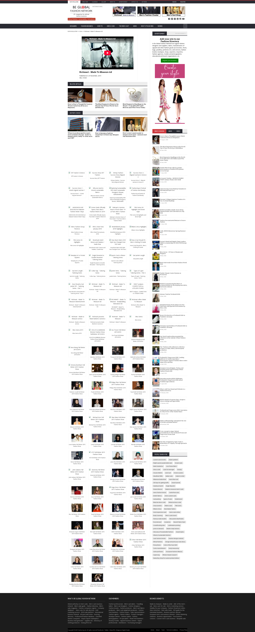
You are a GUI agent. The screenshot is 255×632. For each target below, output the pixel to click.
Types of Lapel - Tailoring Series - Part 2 (138, 277)
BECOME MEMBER (180, 33)
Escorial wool (157, 522)
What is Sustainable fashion (161, 535)
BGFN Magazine (74, 2)
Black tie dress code (159, 502)
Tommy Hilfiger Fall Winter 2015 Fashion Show (117, 375)
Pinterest (175, 19)
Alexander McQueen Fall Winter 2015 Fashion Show (97, 585)
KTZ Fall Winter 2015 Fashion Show (97, 458)
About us (112, 2)
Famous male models (159, 519)
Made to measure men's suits (174, 489)
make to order (180, 476)
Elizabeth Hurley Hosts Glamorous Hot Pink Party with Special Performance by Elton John (172, 306)
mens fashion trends (159, 492)
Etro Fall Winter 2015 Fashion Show (77, 515)
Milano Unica (157, 509)
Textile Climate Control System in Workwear (170, 274)
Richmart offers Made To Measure (138, 306)
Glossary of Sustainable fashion (163, 532)
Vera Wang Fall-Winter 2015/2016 (77, 354)
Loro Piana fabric (171, 466)
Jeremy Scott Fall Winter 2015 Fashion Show (138, 463)
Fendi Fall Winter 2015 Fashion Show (97, 515)
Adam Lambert (173, 460)
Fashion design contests (176, 538)
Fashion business (87, 26)
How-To (100, 26)
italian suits (169, 476)
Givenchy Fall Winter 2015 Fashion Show (97, 476)
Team (163, 630)
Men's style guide (79, 606)
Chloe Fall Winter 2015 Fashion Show (138, 546)
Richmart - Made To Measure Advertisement (77, 306)
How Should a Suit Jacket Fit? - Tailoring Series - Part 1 (77, 292)
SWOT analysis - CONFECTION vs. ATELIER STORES (138, 292)
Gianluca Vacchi (158, 486)
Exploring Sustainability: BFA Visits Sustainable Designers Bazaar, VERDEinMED (118, 199)
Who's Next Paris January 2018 (97, 233)
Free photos (157, 545)
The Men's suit (124, 26)
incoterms (167, 522)
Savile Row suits (174, 492)
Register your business (170, 60)
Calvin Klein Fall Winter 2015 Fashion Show (118, 567)
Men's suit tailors (129, 604)
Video (81, 31)
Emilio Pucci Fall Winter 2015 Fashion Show (138, 515)
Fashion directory (92, 606)
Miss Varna (138, 320)
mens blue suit (173, 479)
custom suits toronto (159, 460)
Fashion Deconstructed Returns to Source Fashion (173, 221)
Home (152, 630)
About (158, 630)
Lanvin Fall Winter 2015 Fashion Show (97, 445)
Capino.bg (156, 555)
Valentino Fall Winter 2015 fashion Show (97, 358)
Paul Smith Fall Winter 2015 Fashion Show (138, 393)
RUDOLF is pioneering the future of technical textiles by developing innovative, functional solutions (173, 285)
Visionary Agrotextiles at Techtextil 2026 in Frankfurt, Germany (173, 326)
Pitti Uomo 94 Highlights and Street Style (138, 216)
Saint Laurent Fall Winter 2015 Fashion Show (97, 375)
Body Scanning (157, 515)
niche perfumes (158, 551)
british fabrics (157, 496)
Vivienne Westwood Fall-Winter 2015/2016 (138, 340)
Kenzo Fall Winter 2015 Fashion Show (77, 463)
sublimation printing (174, 525)
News (135, 26)
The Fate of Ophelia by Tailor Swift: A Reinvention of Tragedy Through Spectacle (173, 442)
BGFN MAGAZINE (72, 31)
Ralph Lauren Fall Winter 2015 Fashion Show (138, 410)
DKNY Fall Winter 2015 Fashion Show (118, 532)
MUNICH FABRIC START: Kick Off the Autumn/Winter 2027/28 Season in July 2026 (172, 211)
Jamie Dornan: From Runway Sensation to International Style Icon (173, 189)
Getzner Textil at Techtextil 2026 (170, 294)
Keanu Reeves (157, 489)
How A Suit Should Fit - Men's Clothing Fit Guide (138, 246)
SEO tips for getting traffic (161, 483)
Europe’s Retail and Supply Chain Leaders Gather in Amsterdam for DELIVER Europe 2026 (173, 243)
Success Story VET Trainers (97, 178)
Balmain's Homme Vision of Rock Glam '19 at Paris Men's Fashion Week (118, 218)
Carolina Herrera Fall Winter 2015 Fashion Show (97, 567)
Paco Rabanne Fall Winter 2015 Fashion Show (77, 410)
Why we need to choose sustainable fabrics (97, 196)
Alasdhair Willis (158, 476)
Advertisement (123, 2)
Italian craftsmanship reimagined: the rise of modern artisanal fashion (173, 421)
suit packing (157, 499)
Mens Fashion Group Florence (77, 233)
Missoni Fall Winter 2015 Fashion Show (77, 428)
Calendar (95, 2)
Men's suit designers (120, 606)
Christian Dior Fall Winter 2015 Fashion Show (118, 550)
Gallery (103, 2)
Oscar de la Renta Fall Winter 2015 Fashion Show (97, 410)
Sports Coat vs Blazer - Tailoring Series (117, 261)
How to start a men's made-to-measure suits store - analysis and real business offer (135, 134)
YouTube (183, 19)
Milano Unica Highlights (138, 230)
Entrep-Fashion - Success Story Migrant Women (118, 181)
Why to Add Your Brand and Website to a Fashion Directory (172, 390)
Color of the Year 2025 (170, 545)
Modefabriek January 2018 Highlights (117, 233)
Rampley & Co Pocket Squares (77, 261)
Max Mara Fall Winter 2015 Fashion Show (117, 423)
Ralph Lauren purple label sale (162, 463)
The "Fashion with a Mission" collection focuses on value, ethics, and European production (172, 348)
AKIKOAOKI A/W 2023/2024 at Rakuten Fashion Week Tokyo (77, 216)
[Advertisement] (127, 155)
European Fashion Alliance (174, 551)
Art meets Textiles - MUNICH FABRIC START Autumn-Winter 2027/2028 (172, 179)
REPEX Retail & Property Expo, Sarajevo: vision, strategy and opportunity (172, 400)
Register (182, 2)
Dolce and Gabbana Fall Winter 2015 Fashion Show (138, 532)
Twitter (172, 19)
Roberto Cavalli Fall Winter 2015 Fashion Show (77, 393)
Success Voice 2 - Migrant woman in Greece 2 (138, 181)
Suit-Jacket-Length (138, 259)
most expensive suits (159, 512)
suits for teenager (168, 469)
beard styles (180, 532)
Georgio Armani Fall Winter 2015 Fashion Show (117, 480)
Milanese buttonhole (159, 479)
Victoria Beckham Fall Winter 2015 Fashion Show (77, 373)
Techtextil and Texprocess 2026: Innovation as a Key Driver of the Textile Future (173, 411)
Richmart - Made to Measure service (77, 323)
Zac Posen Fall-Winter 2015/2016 (118, 336)
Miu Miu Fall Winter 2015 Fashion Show (138, 445)
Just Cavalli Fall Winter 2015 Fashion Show (138, 498)
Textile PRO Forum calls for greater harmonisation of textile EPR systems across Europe (172, 169)
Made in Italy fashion (173, 528)
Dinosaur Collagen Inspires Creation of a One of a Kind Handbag (172, 200)
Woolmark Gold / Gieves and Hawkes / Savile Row (97, 248)
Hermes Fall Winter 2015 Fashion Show (77, 498)
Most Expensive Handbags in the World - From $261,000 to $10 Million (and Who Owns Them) (134, 105)
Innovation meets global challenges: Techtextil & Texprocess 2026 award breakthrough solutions (171, 380)
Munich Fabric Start (179, 522)
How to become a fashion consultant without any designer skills (107, 134)
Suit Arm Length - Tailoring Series (77, 277)
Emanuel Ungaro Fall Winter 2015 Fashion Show (77, 532)
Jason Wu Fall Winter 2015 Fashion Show (118, 463)
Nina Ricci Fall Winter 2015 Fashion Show (117, 410)
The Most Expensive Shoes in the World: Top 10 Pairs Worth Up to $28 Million (106, 105)
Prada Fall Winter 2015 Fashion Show (97, 393)
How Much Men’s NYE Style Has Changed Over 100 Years (117, 248)
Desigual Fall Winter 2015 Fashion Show (77, 550)
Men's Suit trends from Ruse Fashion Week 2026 (173, 263)
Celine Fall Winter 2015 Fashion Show (77, 567)
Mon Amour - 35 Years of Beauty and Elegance (171, 252)
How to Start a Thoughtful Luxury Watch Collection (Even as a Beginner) (80, 105)
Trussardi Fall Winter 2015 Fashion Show (117, 358)
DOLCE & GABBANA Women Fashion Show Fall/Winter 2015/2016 (97, 339)
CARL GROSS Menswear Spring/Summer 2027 (173, 231)
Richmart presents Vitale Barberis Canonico (97, 323)
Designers (73, 26)
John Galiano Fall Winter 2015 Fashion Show (77, 478)
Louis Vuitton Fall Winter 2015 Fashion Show (77, 445)
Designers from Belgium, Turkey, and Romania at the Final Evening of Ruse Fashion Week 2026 (171, 369)
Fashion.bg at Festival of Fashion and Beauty (138, 194)
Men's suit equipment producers (127, 610)
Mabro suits (168, 505)
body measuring (174, 548)
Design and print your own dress (175, 542)
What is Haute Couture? (170, 555)
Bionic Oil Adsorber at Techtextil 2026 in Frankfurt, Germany (172, 316)
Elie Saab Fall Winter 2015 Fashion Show (97, 532)
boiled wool (178, 499)
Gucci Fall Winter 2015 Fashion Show (97, 498)
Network (144, 2)
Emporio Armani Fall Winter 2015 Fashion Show (118, 515)
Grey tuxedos (157, 505)
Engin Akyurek (170, 486)
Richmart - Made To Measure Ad (97, 290)
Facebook (169, 19)
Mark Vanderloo (158, 466)
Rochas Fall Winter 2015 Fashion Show (138, 375)
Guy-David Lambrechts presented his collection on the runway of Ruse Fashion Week (172, 337)
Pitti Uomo (178, 505)
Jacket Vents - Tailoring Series (118, 276)
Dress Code (111, 26)
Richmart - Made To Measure (118, 322)
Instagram (180, 19)
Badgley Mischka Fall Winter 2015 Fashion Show (77, 585)
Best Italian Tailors (169, 509)
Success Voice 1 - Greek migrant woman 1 (77, 194)
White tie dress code (175, 502)
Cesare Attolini (157, 473)
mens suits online (174, 512)
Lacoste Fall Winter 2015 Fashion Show (118, 445)
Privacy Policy (183, 630)
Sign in (174, 2)
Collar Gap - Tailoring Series (97, 276)
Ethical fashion (157, 542)
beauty (179, 469)
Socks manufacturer (159, 548)
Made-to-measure (156, 604)
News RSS (112, 630)
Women (160, 26)
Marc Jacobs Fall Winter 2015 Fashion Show (138, 428)
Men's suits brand (171, 515)
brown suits (178, 463)
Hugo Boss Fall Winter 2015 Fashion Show (118, 493)
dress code (156, 469)
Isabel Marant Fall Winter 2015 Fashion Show (138, 480)
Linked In (177, 19)
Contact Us (134, 2)
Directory (85, 2)
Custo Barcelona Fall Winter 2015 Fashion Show (97, 550)
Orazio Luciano (178, 473)
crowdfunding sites (159, 525)
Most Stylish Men (147, 26)
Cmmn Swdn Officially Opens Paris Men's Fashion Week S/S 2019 (97, 216)
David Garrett (176, 483)
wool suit (168, 473)
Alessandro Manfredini (176, 519)
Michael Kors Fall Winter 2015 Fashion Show (97, 426)
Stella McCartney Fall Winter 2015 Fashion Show (138, 358)
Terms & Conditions (172, 630)
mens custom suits (170, 496)
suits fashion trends (159, 538)
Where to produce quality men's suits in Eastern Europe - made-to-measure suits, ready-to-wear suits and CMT (80, 135)
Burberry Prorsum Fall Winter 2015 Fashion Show (138, 567)
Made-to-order (167, 604)
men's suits (84, 604)
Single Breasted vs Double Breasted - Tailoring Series (97, 264)
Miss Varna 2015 (77, 333)
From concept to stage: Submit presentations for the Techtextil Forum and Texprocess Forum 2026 (173, 432)
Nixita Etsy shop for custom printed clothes (166, 558)
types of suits (168, 499)
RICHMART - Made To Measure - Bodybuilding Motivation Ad (118, 308)
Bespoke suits (181, 618)
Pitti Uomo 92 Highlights (77, 245)
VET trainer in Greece (77, 176)
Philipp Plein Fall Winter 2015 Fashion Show (118, 388)
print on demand (158, 528)
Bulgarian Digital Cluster (123, 630)
